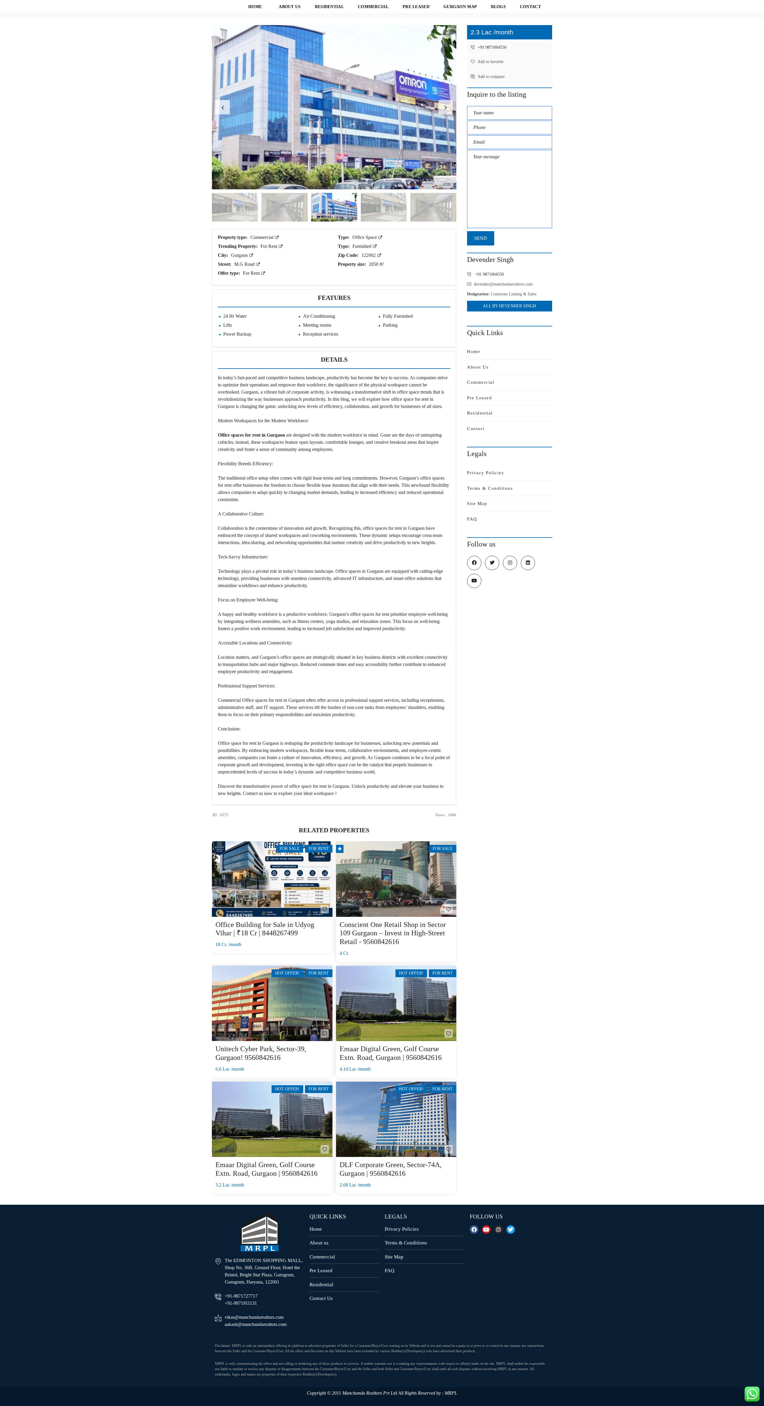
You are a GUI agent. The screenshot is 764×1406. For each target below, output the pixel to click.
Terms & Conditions (490, 488)
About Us (478, 367)
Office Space (365, 237)
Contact (476, 428)
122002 (369, 255)
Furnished (362, 246)
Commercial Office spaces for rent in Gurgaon (261, 700)
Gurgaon (240, 255)
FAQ (472, 519)
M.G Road (245, 264)
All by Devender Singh (509, 306)
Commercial (262, 237)
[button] (445, 107)
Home (473, 351)
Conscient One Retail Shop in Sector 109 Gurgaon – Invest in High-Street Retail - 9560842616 (393, 933)
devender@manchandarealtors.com (503, 284)
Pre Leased (479, 397)
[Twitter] (510, 1229)
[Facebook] (474, 1229)
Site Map (477, 503)
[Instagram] (498, 1229)
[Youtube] (486, 1229)
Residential (480, 413)
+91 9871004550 (491, 47)
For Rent (269, 246)
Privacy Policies (485, 472)
